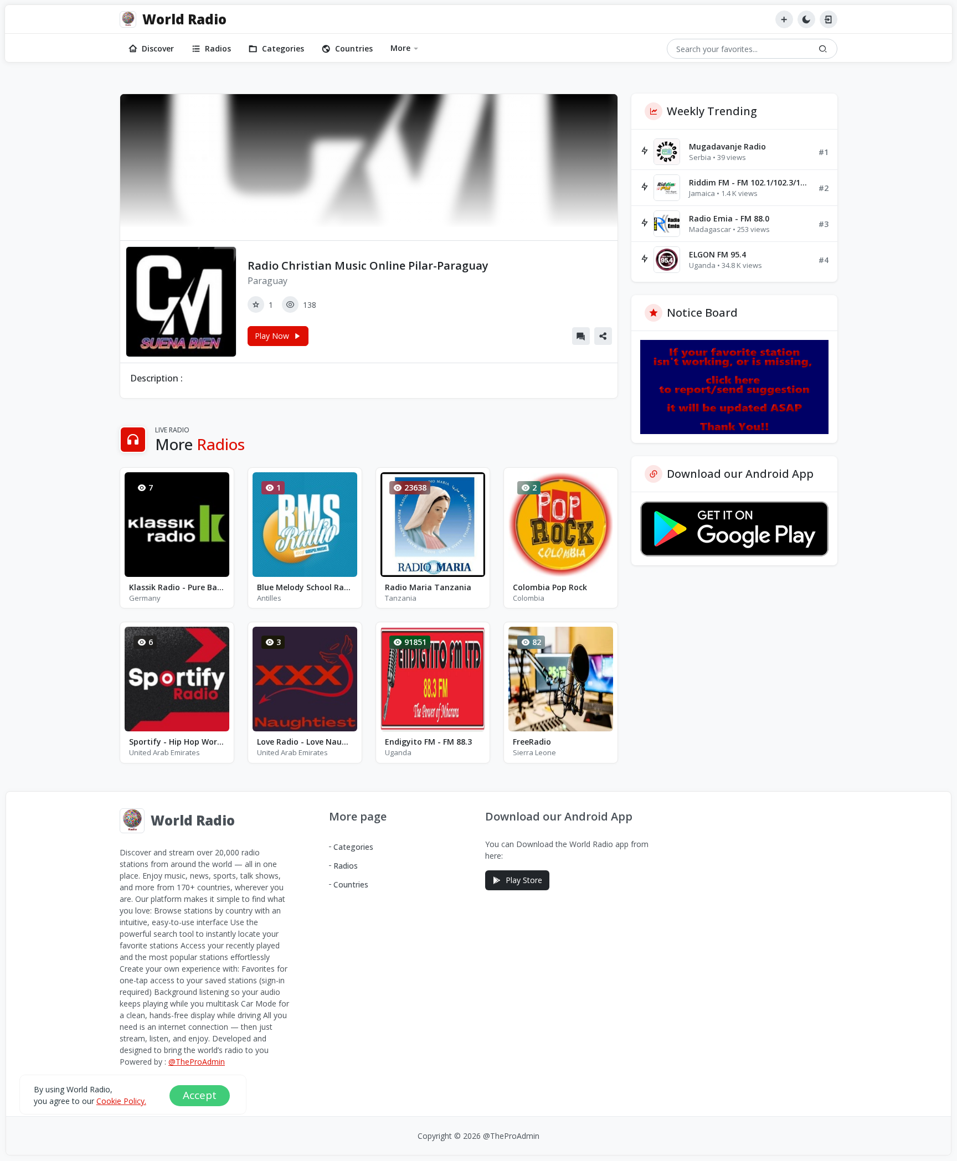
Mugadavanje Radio (727, 146)
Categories (283, 48)
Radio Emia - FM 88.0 (729, 218)
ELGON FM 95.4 (717, 254)
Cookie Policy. (121, 1101)
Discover (158, 48)
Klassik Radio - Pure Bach (177, 587)
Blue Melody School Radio (305, 587)
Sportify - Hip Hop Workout (177, 741)
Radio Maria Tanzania (428, 587)
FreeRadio (532, 741)
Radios (218, 48)
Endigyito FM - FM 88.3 (428, 741)
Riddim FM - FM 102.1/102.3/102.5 (749, 182)
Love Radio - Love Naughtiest (305, 741)
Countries (354, 48)
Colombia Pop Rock (550, 587)
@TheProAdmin (196, 1061)
